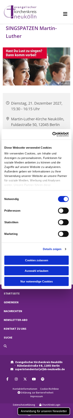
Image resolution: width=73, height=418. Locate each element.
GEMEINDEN (11, 302)
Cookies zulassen (36, 260)
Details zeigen (52, 249)
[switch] (63, 210)
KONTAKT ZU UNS (15, 328)
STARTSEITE (12, 293)
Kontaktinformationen (25, 388)
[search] (5, 346)
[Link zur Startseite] (24, 12)
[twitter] (25, 379)
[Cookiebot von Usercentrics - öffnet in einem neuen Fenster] (52, 134)
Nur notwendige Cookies (36, 281)
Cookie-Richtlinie (49, 388)
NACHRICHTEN (13, 311)
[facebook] (7, 379)
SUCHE (8, 337)
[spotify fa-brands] (42, 379)
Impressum (36, 396)
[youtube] (34, 379)
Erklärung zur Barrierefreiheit (35, 392)
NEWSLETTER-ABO (16, 320)
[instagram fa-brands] (16, 379)
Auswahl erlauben (36, 270)
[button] (59, 13)
